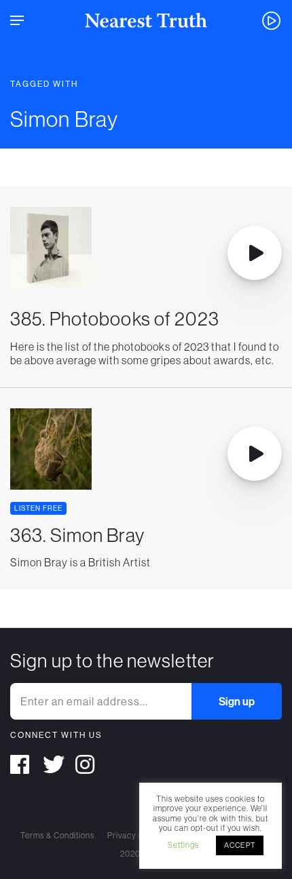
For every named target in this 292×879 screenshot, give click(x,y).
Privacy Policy (134, 835)
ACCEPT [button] (239, 845)
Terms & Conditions (57, 835)
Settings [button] (183, 844)
